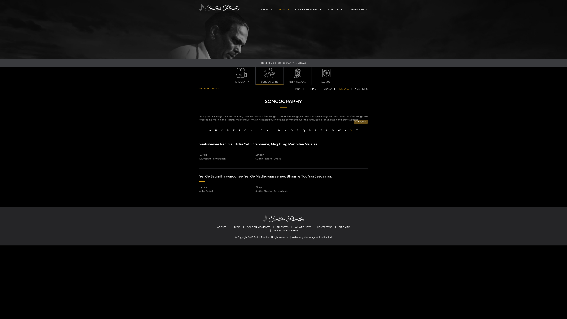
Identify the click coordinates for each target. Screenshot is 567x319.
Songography (286, 63)
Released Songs (209, 88)
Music (272, 63)
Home (264, 63)
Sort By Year (360, 122)
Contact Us (324, 227)
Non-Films (361, 89)
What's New (357, 9)
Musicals (343, 89)
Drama (328, 89)
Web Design (298, 237)
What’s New (303, 227)
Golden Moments (258, 227)
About (265, 9)
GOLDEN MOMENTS (307, 9)
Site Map (344, 227)
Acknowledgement (287, 230)
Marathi (299, 89)
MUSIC (282, 9)
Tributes (334, 9)
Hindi (313, 89)
